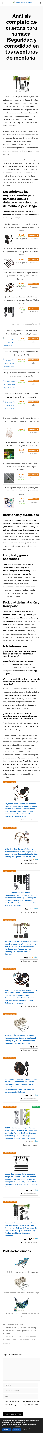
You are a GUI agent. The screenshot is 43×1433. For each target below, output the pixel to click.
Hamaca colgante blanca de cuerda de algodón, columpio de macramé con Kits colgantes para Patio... (21, 421)
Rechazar (16, 1430)
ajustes (17, 1426)
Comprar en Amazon (30, 820)
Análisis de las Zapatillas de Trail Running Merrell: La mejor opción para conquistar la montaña (19, 1331)
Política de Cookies (19, 1422)
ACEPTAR (6, 1430)
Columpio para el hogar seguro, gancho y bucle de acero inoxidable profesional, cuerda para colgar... (22, 491)
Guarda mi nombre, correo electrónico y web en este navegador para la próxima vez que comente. (22, 1404)
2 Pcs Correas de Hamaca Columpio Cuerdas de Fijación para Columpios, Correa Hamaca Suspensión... (21, 276)
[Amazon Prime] (35, 860)
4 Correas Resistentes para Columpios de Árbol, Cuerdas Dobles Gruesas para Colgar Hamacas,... (21, 466)
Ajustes (26, 1430)
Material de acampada (14, 1325)
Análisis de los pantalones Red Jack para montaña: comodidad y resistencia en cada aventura (19, 1340)
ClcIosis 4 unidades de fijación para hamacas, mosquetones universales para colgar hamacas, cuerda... (21, 251)
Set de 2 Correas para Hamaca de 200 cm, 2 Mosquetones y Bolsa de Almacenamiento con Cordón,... (22, 227)
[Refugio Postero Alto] (22, 3)
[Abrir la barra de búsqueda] (2, 3)
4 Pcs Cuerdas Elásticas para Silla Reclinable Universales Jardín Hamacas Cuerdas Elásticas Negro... (21, 300)
